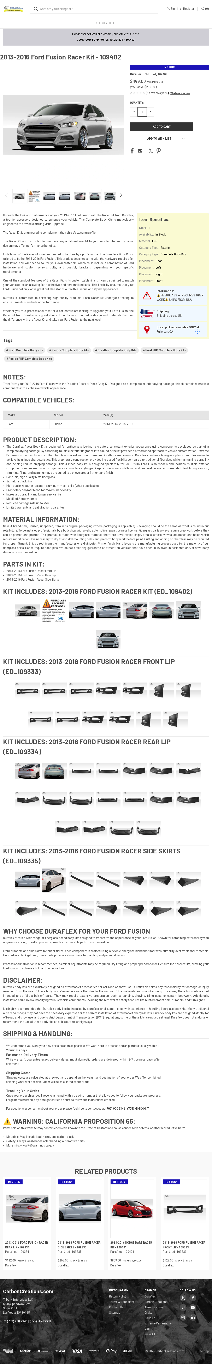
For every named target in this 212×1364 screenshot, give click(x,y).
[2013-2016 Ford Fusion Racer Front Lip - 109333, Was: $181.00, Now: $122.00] (185, 1208)
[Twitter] (151, 151)
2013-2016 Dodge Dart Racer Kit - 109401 (131, 1245)
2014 (114, 424)
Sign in (175, 8)
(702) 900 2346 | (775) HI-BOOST (29, 1321)
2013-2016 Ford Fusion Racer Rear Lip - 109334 (26, 1245)
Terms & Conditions (122, 1302)
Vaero (148, 1328)
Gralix (148, 1312)
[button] (178, 93)
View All (150, 1334)
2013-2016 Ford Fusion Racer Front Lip (31, 571)
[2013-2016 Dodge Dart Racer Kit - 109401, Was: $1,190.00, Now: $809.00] (132, 1208)
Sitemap (114, 1312)
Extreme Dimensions (158, 1323)
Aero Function (154, 1307)
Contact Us (116, 1307)
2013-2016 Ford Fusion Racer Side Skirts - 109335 (79, 1245)
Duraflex (150, 1296)
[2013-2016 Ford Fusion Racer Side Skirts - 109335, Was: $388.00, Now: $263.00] (80, 1208)
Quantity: (137, 102)
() (207, 8)
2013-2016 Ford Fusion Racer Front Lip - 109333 (184, 1245)
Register (188, 8)
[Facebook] (132, 151)
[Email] (140, 151)
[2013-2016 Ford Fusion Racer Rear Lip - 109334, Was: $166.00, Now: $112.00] (27, 1208)
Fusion (58, 424)
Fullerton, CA (165, 331)
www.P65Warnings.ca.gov (37, 1145)
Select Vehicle (106, 23)
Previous (6, 196)
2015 (122, 424)
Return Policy (117, 1296)
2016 (130, 424)
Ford (10, 424)
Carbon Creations (156, 1302)
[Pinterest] (159, 151)
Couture (150, 1318)
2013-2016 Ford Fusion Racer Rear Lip (31, 575)
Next (120, 196)
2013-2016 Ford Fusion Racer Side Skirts (32, 579)
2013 (106, 424)
